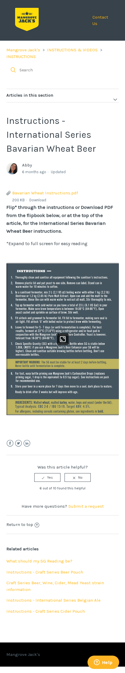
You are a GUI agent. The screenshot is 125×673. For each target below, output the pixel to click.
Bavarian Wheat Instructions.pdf (45, 193)
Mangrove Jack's (23, 50)
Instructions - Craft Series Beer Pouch (44, 572)
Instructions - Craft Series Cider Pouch (45, 611)
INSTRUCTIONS (21, 56)
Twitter (18, 443)
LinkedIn (27, 443)
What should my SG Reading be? (39, 561)
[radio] (47, 477)
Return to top (19, 524)
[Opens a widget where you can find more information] (103, 663)
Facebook (10, 443)
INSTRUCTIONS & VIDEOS (72, 50)
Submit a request (86, 506)
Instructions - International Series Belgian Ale (53, 600)
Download (37, 200)
